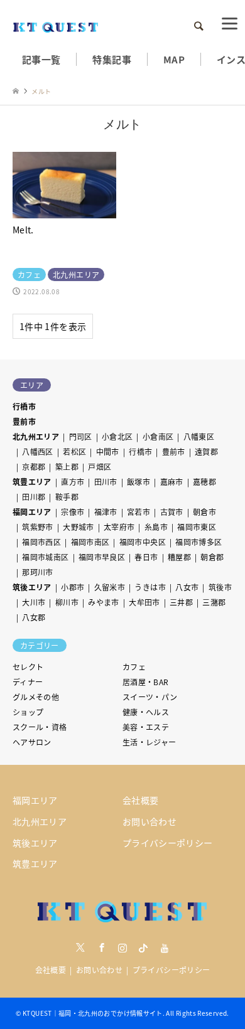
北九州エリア (36, 436)
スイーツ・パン (150, 696)
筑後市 (220, 587)
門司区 (80, 436)
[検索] (198, 26)
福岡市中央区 (142, 541)
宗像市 (72, 511)
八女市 (187, 587)
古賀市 (171, 511)
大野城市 (78, 526)
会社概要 (140, 800)
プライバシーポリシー (167, 842)
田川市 (105, 481)
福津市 (105, 511)
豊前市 (24, 421)
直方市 (72, 481)
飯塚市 (138, 481)
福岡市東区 (196, 526)
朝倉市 (204, 511)
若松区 (74, 451)
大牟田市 (144, 602)
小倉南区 (158, 436)
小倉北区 (117, 436)
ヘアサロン (32, 742)
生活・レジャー (149, 742)
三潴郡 (214, 602)
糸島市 (156, 526)
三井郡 (181, 602)
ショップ (28, 711)
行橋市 (24, 406)
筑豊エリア (32, 481)
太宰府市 (119, 526)
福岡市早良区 (102, 557)
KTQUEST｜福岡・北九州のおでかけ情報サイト (93, 1013)
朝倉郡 (212, 557)
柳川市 (67, 602)
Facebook (101, 947)
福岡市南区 (90, 541)
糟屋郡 (179, 557)
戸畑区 (99, 466)
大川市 (33, 602)
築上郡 (67, 466)
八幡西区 (37, 451)
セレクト (28, 666)
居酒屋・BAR (145, 681)
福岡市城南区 (45, 557)
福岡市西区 (41, 541)
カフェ (134, 666)
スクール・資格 (40, 727)
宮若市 (138, 511)
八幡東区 (198, 436)
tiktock (143, 947)
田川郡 (33, 496)
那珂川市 (37, 572)
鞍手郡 (67, 496)
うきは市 (149, 587)
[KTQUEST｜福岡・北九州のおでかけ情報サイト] (56, 26)
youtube (164, 947)
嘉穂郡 (204, 481)
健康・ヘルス (145, 711)
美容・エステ (145, 727)
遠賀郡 (206, 451)
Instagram (122, 947)
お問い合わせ (149, 821)
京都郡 (33, 466)
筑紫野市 (37, 526)
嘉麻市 (171, 481)
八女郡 (33, 617)
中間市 (107, 451)
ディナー (28, 681)
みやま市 (103, 602)
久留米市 (109, 587)
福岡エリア (32, 511)
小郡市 (72, 587)
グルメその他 (36, 696)
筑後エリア (32, 587)
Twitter (80, 947)
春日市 (146, 557)
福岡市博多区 (198, 541)
